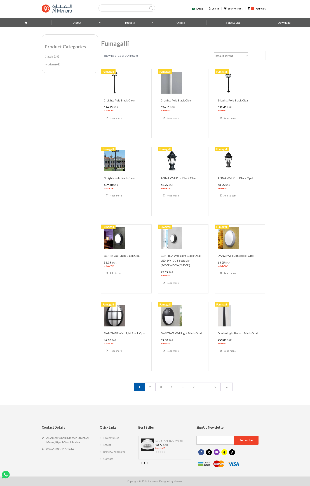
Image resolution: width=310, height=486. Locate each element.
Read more (115, 118)
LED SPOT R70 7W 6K (169, 440)
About (77, 22)
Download (284, 22)
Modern (50, 64)
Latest (107, 444)
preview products (114, 451)
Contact (108, 458)
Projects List (232, 22)
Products (129, 22)
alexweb (178, 481)
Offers (181, 22)
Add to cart (229, 195)
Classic (49, 56)
